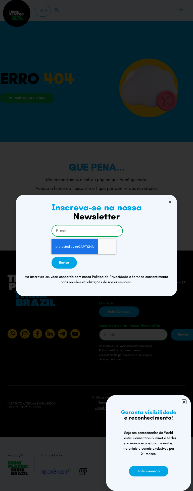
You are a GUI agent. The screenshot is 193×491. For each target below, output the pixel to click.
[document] (96, 245)
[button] (170, 202)
